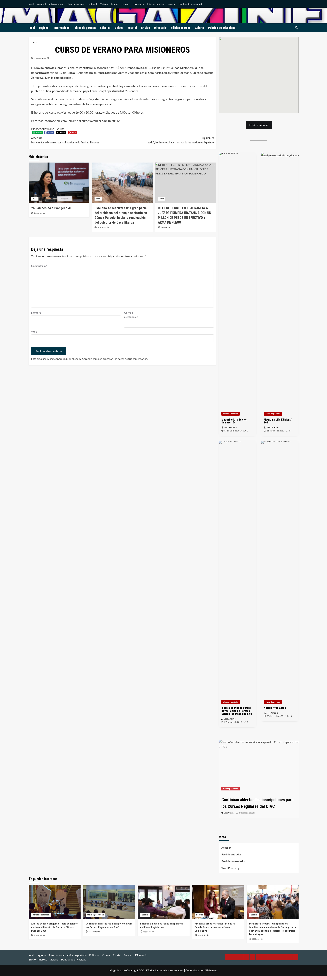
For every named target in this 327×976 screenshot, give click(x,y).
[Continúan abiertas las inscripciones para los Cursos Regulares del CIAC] (109, 902)
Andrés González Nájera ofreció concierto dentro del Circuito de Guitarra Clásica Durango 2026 (54, 927)
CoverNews (192, 970)
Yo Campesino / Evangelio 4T (51, 208)
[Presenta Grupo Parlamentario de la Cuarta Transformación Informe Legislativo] (218, 902)
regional (41, 3)
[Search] (296, 28)
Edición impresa (155, 3)
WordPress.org (230, 868)
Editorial (92, 3)
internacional (56, 3)
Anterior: (65, 140)
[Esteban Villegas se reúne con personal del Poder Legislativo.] (259, 766)
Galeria (171, 3)
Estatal (114, 3)
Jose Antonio (40, 58)
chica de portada (75, 3)
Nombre (36, 312)
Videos (104, 3)
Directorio (138, 3)
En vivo (125, 3)
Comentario (39, 265)
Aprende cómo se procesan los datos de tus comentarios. (115, 358)
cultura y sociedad (41, 915)
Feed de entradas (231, 854)
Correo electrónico (131, 315)
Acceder (226, 847)
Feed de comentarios (233, 861)
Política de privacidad (190, 3)
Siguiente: (181, 140)
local (31, 3)
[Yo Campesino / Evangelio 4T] (59, 183)
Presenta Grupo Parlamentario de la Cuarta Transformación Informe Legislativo (215, 927)
